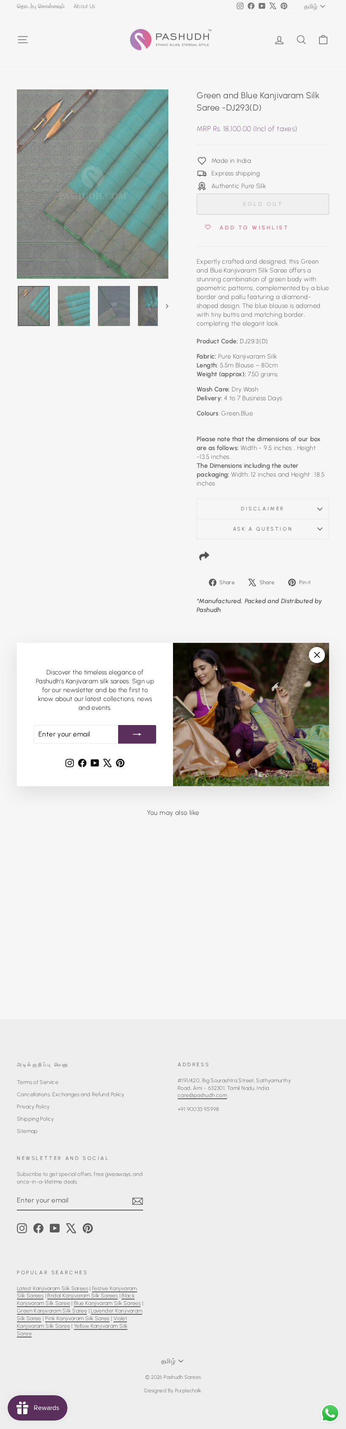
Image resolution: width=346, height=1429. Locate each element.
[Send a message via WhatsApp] (330, 1413)
